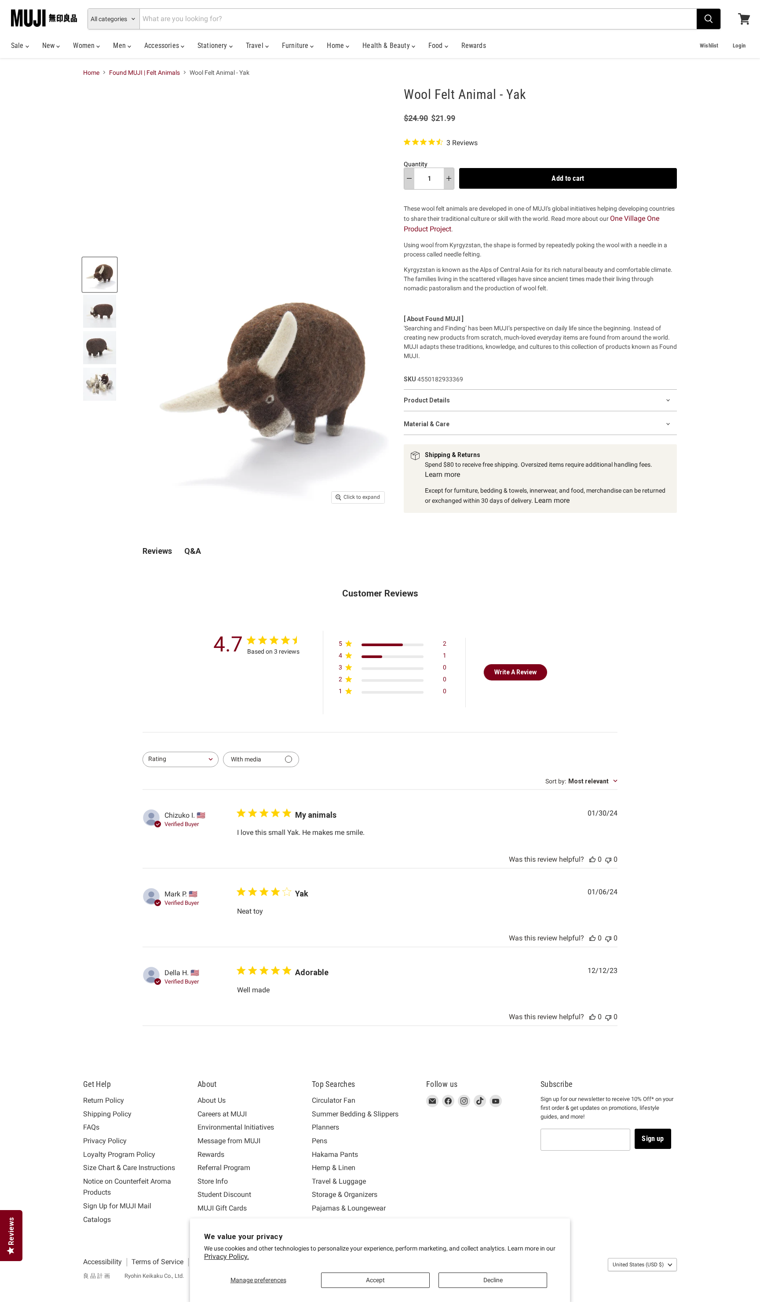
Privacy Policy (105, 1141)
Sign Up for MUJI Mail (117, 1206)
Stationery (213, 45)
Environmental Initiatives (235, 1127)
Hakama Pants (335, 1154)
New (49, 45)
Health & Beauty (387, 45)
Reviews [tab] (157, 551)
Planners (325, 1127)
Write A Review (515, 672)
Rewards (473, 45)
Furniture (296, 45)
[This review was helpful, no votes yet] (592, 859)
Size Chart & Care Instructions (129, 1167)
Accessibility (102, 1262)
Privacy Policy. (226, 1256)
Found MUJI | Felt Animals (144, 72)
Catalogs (97, 1219)
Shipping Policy (107, 1114)
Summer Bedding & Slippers (355, 1114)
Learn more (442, 474)
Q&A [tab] (192, 551)
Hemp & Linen (333, 1167)
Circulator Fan (333, 1100)
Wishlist (709, 45)
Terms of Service (157, 1262)
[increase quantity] (449, 178)
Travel (255, 45)
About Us (211, 1100)
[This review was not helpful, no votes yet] (608, 859)
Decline (493, 1280)
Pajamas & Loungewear (349, 1208)
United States (638, 1265)
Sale (18, 45)
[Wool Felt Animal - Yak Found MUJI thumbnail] (99, 274)
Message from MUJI (228, 1141)
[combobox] (180, 759)
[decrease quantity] (409, 178)
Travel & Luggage (339, 1181)
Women (84, 45)
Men (120, 45)
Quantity (416, 164)
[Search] (708, 19)
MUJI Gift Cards (222, 1208)
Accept (375, 1280)
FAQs (91, 1127)
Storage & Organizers (344, 1194)
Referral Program (223, 1167)
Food (436, 45)
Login (739, 45)
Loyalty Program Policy (119, 1154)
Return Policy (103, 1100)
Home (336, 45)
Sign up (653, 1138)
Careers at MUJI (222, 1114)
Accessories (162, 45)
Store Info (212, 1181)
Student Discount (224, 1194)
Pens (319, 1141)
